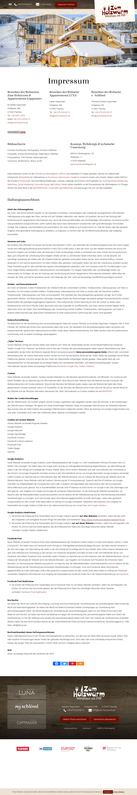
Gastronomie (64, 177)
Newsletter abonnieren (105, 719)
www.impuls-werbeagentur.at (83, 164)
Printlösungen (24, 181)
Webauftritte (24, 177)
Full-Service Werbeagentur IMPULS (50, 173)
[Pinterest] (72, 663)
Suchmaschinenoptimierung (115, 181)
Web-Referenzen (40, 188)
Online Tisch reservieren (74, 719)
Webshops (12, 184)
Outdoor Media (60, 184)
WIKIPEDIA (107, 391)
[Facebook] (56, 663)
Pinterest (90, 366)
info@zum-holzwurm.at (17, 122)
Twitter (82, 366)
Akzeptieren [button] (108, 792)
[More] (80, 663)
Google (79, 505)
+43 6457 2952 (18, 115)
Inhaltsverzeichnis (70, 728)
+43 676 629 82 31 (22, 119)
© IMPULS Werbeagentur (106, 728)
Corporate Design (42, 184)
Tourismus (52, 177)
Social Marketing (25, 184)
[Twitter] (64, 663)
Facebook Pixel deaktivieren (34, 592)
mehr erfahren (118, 792)
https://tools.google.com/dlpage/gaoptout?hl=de (103, 519)
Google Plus (72, 366)
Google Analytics (98, 505)
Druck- (51, 188)
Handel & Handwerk (79, 177)
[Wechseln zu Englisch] (10, 4)
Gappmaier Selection (66, 4)
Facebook (61, 366)
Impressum (87, 728)
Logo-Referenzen (65, 188)
